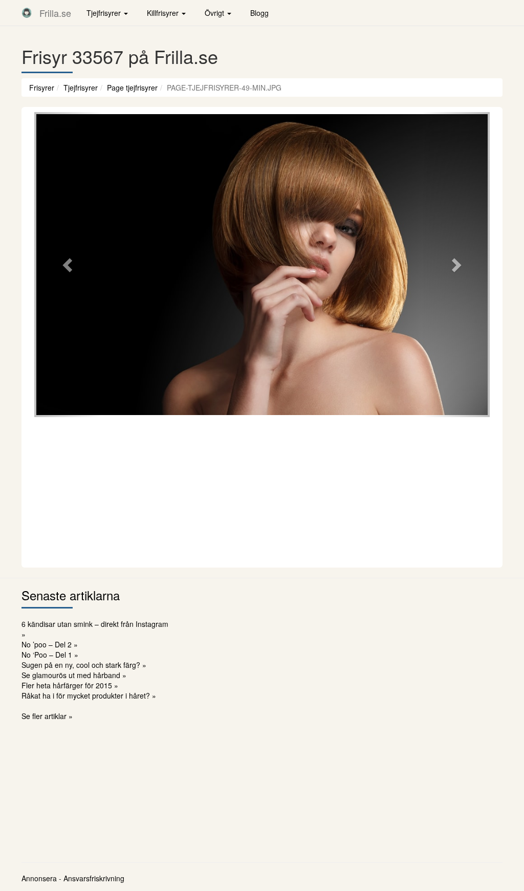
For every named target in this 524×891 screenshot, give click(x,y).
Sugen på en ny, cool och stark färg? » (83, 665)
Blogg (259, 13)
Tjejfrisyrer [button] (104, 13)
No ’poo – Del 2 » (49, 644)
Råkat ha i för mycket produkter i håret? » (88, 695)
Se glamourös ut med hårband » (73, 675)
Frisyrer (41, 87)
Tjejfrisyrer (80, 87)
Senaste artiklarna (70, 595)
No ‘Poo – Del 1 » (49, 654)
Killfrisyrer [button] (164, 13)
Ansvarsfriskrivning (93, 878)
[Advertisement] (262, 490)
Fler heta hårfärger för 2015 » (69, 685)
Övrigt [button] (215, 13)
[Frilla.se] (26, 13)
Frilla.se (55, 12)
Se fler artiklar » (47, 716)
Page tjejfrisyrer (132, 87)
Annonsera (39, 878)
